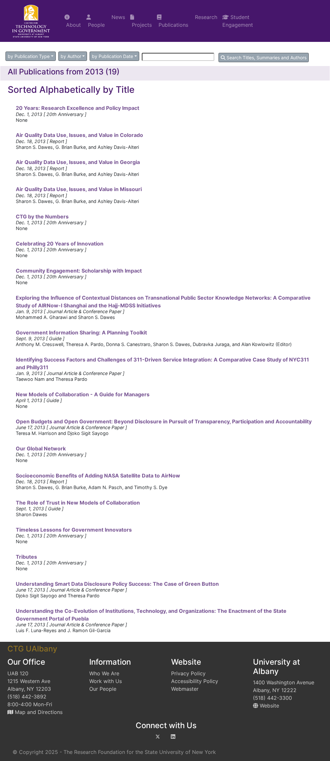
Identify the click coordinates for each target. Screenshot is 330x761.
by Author (71, 56)
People (95, 25)
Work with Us (105, 681)
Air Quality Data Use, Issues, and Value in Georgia (78, 162)
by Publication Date (112, 56)
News (117, 17)
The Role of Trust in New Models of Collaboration (78, 502)
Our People (102, 689)
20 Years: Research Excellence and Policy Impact (77, 108)
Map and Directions (38, 712)
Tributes (26, 557)
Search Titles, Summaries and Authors (265, 57)
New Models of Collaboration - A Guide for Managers (83, 394)
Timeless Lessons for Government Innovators (74, 529)
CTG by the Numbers (42, 216)
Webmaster (185, 689)
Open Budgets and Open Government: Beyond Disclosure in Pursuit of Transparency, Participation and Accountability (164, 421)
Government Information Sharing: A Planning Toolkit (81, 332)
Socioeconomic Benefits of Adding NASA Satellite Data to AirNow (98, 475)
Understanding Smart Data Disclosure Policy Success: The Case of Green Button (117, 584)
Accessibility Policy (194, 681)
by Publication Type (29, 56)
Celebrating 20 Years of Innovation (59, 243)
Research (205, 17)
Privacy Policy (188, 673)
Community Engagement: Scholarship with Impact (79, 270)
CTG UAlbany (32, 648)
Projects (141, 25)
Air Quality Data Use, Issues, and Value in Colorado (79, 135)
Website (268, 705)
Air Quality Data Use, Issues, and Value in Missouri (79, 189)
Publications (172, 25)
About (72, 25)
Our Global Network (41, 448)
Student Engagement (237, 21)
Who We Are (104, 673)
